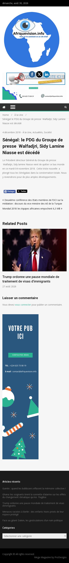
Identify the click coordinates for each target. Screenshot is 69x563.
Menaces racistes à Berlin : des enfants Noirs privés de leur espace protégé (33, 513)
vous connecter (23, 304)
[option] (34, 258)
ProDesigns (61, 557)
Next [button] (64, 262)
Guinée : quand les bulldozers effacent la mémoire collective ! (34, 488)
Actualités (38, 132)
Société (48, 132)
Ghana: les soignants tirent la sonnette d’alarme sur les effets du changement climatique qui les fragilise (34, 496)
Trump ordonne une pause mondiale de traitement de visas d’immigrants (33, 504)
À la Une (27, 132)
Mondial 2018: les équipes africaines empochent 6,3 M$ (31, 208)
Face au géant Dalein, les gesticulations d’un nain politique (32, 520)
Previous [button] (4, 262)
